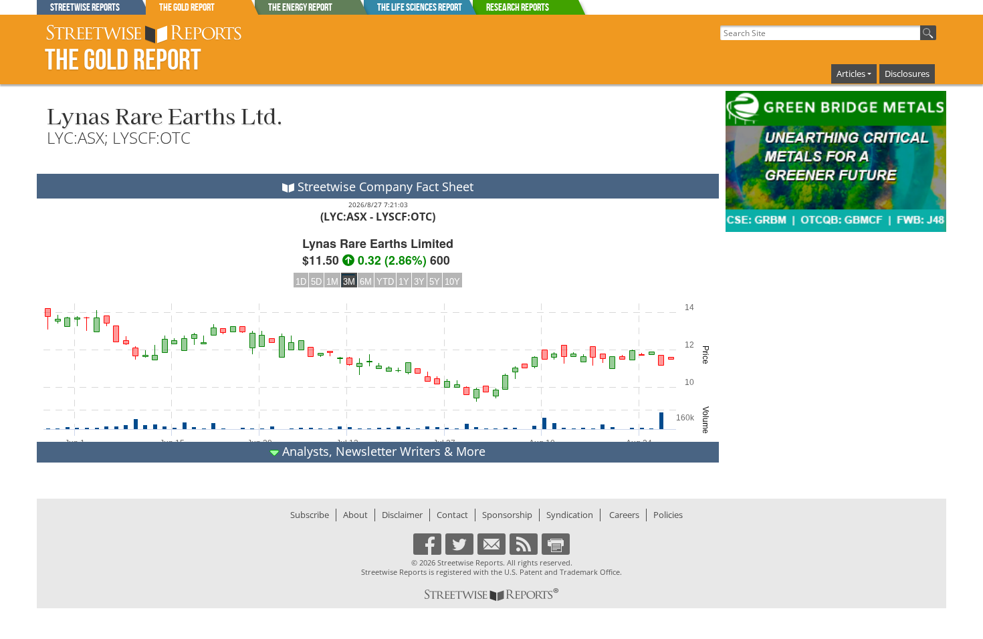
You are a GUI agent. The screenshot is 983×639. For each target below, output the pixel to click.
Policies (668, 515)
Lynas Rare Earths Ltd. (165, 115)
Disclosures (907, 74)
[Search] (928, 32)
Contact (452, 515)
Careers (624, 515)
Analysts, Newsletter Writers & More (382, 451)
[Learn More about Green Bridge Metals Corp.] (836, 162)
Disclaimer (402, 515)
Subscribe (309, 515)
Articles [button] (851, 74)
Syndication (569, 515)
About (355, 515)
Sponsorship (507, 515)
